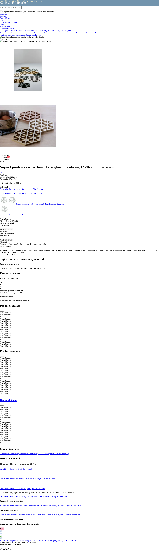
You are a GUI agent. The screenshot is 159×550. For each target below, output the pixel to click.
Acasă (2, 33)
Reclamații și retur (39, 506)
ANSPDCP (46, 541)
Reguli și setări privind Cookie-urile (64, 541)
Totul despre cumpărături (9, 506)
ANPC (39, 541)
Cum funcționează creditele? (70, 506)
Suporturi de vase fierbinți (91, 33)
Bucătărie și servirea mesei (21, 33)
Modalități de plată (53, 506)
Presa (55, 515)
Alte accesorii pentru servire (52, 33)
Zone (45, 454)
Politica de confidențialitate (23, 541)
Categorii (8, 33)
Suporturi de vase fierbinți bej (58, 454)
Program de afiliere (64, 515)
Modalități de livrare (25, 506)
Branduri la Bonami (33, 515)
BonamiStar (75, 515)
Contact (3, 515)
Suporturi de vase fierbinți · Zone (31, 454)
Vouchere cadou (12, 515)
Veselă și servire (36, 33)
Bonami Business (46, 515)
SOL (35, 541)
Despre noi (22, 515)
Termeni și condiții (7, 541)
